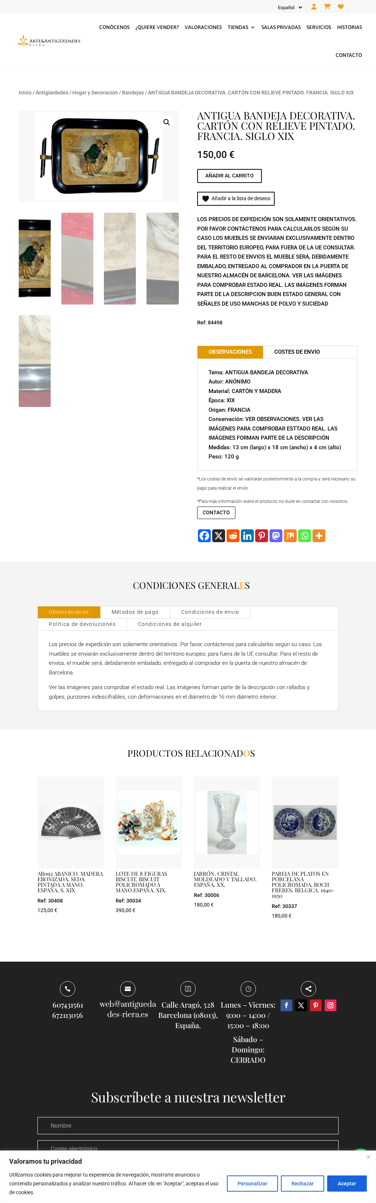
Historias (349, 27)
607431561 (68, 1004)
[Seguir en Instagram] (330, 1005)
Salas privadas (281, 27)
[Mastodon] (276, 535)
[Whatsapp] (304, 535)
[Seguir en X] (301, 1005)
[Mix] (290, 535)
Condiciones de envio (210, 612)
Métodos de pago (135, 612)
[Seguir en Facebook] (286, 1005)
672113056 (67, 1015)
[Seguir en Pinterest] (316, 1005)
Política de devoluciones (82, 624)
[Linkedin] (247, 535)
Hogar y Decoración (95, 93)
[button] (166, 122)
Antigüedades (52, 93)
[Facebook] (204, 535)
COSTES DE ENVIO (297, 352)
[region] (188, 1176)
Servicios (319, 27)
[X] (218, 535)
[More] (318, 535)
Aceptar (347, 1183)
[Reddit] (233, 535)
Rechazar (303, 1183)
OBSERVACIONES (230, 352)
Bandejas (133, 93)
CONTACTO (216, 512)
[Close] (368, 1156)
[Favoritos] (341, 7)
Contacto (349, 55)
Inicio (25, 93)
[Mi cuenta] (314, 7)
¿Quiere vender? (157, 27)
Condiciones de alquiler (170, 624)
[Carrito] (327, 7)
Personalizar (252, 1183)
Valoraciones (203, 27)
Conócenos (114, 27)
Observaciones (69, 612)
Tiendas (238, 27)
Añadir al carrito (229, 176)
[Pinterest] (261, 535)
